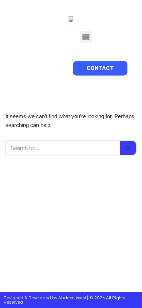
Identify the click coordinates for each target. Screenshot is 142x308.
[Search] (128, 147)
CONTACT (100, 68)
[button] (86, 37)
